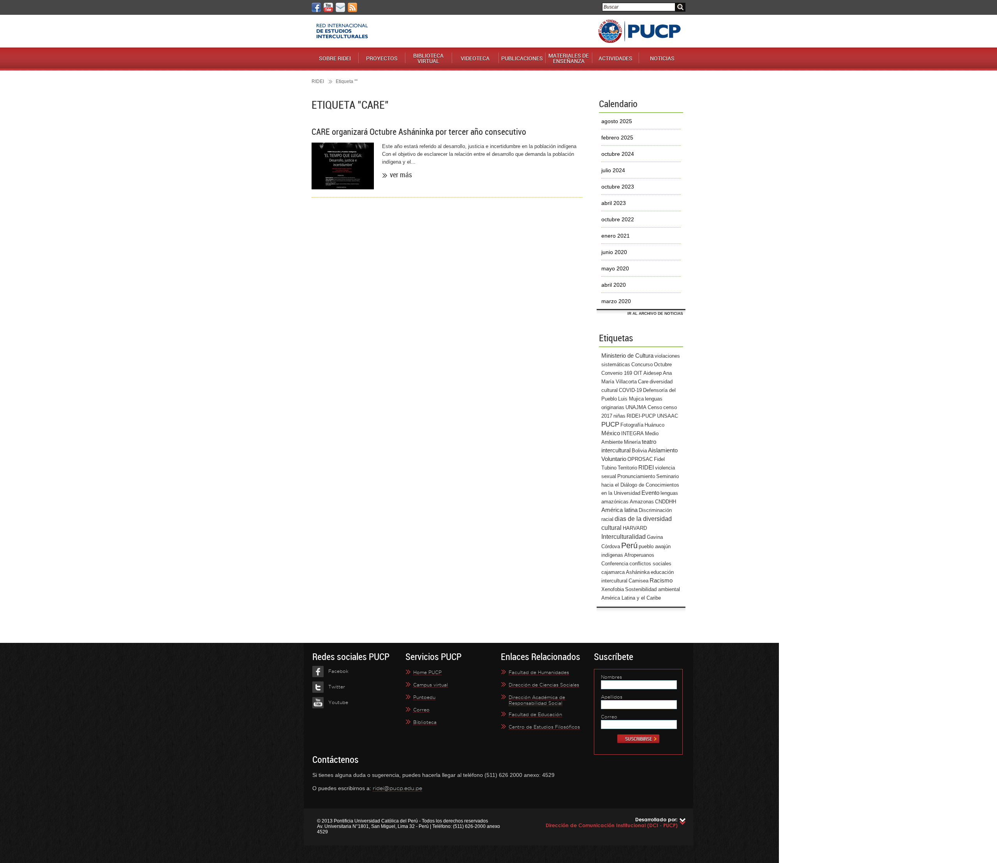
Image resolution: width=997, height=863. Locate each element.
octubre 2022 (617, 219)
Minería (632, 442)
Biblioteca (425, 722)
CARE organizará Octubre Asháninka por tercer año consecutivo (419, 131)
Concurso (642, 364)
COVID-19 (630, 390)
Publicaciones (522, 58)
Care (643, 382)
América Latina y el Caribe (631, 598)
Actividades (615, 58)
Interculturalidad (623, 536)
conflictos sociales (650, 564)
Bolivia (639, 451)
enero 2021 (615, 236)
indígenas (612, 555)
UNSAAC (667, 416)
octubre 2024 (617, 154)
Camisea (638, 581)
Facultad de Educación (535, 714)
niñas (619, 416)
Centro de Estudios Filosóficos (544, 726)
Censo (655, 407)
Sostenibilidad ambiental (652, 589)
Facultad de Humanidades (539, 672)
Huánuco (654, 425)
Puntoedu (424, 697)
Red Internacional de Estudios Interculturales (342, 31)
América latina (619, 510)
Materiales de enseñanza (568, 58)
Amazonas (642, 502)
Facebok (338, 671)
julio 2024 (613, 170)
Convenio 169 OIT (621, 373)
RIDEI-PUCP (641, 416)
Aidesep (652, 373)
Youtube (338, 702)
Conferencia (614, 564)
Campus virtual (430, 684)
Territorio (627, 468)
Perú (629, 545)
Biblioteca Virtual (428, 58)
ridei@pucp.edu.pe (397, 788)
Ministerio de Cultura (627, 356)
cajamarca (613, 572)
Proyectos (382, 58)
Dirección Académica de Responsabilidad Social (537, 700)
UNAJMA (635, 407)
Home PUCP (427, 672)
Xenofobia (612, 589)
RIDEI (318, 81)
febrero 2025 (617, 137)
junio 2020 (614, 252)
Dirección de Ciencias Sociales (544, 684)
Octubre (663, 364)
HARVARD (635, 528)
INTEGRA (632, 433)
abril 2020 (613, 285)
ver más (401, 174)
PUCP (639, 31)
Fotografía (631, 425)
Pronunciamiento (636, 476)
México (610, 433)
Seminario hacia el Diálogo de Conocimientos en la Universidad (640, 484)
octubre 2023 (617, 187)
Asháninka (638, 572)
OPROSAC (640, 459)
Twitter (336, 686)
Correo (421, 709)
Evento (650, 493)
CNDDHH (665, 502)
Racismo (661, 580)
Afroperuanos (639, 555)
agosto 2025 (616, 121)
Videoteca (475, 58)
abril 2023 (613, 203)
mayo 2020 (615, 268)
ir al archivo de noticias (655, 313)
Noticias (662, 58)
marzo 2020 (616, 301)
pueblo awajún (655, 546)
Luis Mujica (631, 399)
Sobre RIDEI (335, 58)
